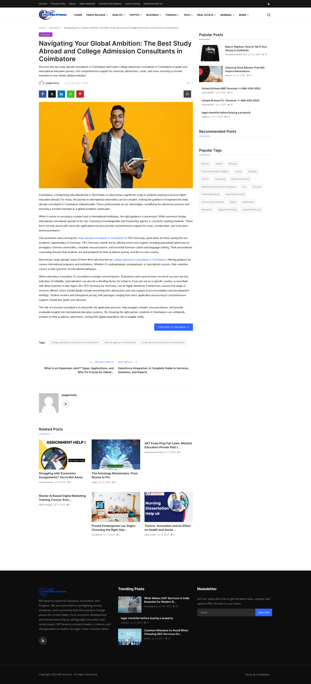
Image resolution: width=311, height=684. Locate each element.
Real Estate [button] (205, 15)
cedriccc (206, 116)
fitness (205, 179)
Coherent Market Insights (215, 171)
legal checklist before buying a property (226, 112)
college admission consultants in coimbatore (75, 342)
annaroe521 (208, 92)
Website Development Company (218, 186)
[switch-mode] (269, 4)
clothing (252, 171)
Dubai (233, 202)
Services (257, 186)
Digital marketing (227, 209)
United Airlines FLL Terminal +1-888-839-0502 (231, 100)
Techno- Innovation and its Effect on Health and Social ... (168, 528)
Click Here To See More (172, 327)
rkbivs (95, 482)
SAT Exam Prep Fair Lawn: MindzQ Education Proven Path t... (168, 445)
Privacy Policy (58, 3)
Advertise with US (153, 3)
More (242, 15)
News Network (87, 3)
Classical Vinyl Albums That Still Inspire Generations (245, 69)
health (219, 163)
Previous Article (104, 362)
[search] (268, 15)
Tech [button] (187, 15)
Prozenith (206, 209)
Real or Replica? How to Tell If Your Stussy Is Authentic (246, 48)
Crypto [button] (134, 15)
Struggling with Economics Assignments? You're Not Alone (61, 475)
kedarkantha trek (252, 209)
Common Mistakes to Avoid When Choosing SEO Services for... (166, 632)
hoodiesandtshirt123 (236, 54)
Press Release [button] (95, 15)
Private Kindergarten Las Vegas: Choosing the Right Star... (114, 528)
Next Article (125, 362)
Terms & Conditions (257, 674)
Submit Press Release (110, 3)
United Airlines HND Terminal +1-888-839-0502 (231, 88)
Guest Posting (132, 3)
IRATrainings (45, 504)
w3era (147, 638)
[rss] (43, 641)
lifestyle (233, 163)
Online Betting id (210, 194)
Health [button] (117, 15)
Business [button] (152, 15)
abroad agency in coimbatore (120, 342)
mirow (228, 75)
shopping (220, 179)
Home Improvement (212, 202)
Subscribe (264, 612)
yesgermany (69, 395)
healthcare (248, 202)
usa (244, 186)
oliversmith (150, 534)
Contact (43, 3)
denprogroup (151, 606)
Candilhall (97, 534)
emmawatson (46, 482)
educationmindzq (154, 452)
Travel (238, 171)
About (72, 3)
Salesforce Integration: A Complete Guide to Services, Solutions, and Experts (153, 370)
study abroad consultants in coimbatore (162, 342)
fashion (205, 163)
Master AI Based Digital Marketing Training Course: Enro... (62, 497)
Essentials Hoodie (235, 194)
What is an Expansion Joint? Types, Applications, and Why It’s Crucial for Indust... (79, 370)
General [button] (226, 15)
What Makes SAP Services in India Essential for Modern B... (166, 599)
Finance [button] (171, 15)
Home (78, 15)
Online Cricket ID (240, 179)
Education (54, 27)
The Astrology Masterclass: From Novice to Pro (115, 475)
